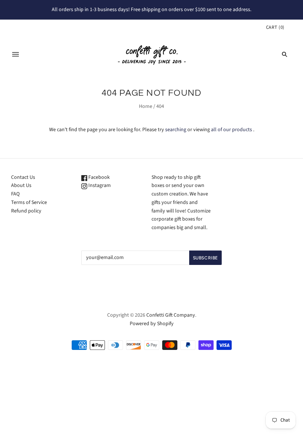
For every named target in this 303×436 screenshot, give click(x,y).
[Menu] (15, 54)
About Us (21, 185)
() (275, 27)
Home (145, 106)
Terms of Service (29, 202)
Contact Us (23, 177)
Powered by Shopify (152, 323)
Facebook (98, 177)
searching (175, 129)
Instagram (99, 185)
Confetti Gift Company (170, 315)
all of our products (231, 129)
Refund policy (26, 211)
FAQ (15, 194)
